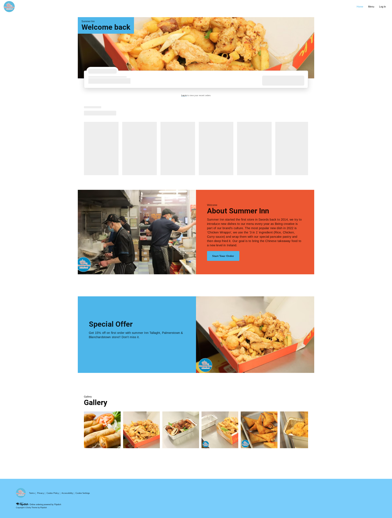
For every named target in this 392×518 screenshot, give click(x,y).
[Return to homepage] (21, 493)
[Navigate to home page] (179, 7)
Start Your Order (223, 255)
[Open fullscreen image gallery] (102, 429)
